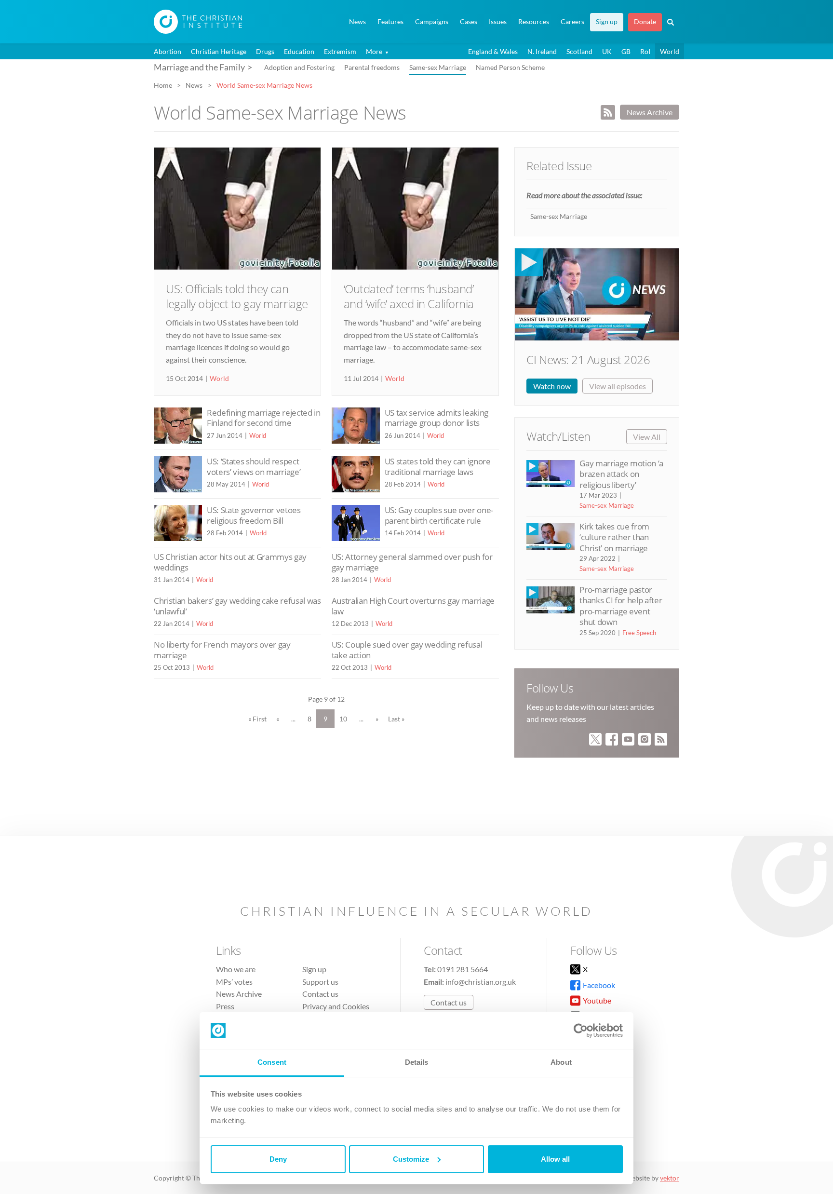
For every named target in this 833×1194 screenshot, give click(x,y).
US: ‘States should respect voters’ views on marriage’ (253, 466)
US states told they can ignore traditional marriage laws (438, 466)
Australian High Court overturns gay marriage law (413, 606)
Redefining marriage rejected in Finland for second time (264, 418)
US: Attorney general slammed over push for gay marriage (412, 562)
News (357, 22)
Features (390, 22)
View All (646, 436)
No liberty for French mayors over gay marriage (222, 650)
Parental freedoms (372, 67)
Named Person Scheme (510, 67)
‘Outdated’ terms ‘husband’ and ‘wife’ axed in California (409, 296)
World (669, 51)
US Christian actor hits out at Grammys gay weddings (230, 562)
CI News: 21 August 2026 (588, 359)
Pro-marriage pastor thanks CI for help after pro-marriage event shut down (620, 605)
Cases (468, 22)
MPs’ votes (234, 981)
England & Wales (493, 51)
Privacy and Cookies (335, 1006)
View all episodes (617, 386)
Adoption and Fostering (299, 67)
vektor (669, 1178)
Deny (278, 1159)
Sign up (607, 22)
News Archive (649, 112)
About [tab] (561, 1062)
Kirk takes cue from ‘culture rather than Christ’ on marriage (614, 537)
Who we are (235, 969)
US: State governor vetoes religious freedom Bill (254, 515)
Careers (572, 22)
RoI (645, 51)
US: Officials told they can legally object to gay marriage (237, 296)
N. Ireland (542, 51)
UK (607, 51)
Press (225, 1006)
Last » (396, 719)
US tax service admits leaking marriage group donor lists (436, 418)
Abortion (167, 51)
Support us (320, 981)
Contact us (320, 993)
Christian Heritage (218, 51)
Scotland (579, 51)
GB (626, 51)
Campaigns (431, 22)
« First (257, 719)
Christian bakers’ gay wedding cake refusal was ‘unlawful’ (237, 606)
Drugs (265, 51)
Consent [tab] (271, 1062)
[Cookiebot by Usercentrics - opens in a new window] (580, 1030)
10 (343, 719)
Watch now (552, 386)
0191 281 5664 (462, 969)
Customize (411, 1159)
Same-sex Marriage (437, 67)
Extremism (340, 51)
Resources (533, 22)
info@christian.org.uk (480, 981)
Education (299, 51)
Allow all (555, 1159)
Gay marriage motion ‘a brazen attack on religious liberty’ (621, 474)
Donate (645, 22)
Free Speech (639, 633)
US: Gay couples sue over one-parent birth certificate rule (439, 515)
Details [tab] (417, 1062)
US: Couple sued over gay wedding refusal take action (407, 650)
